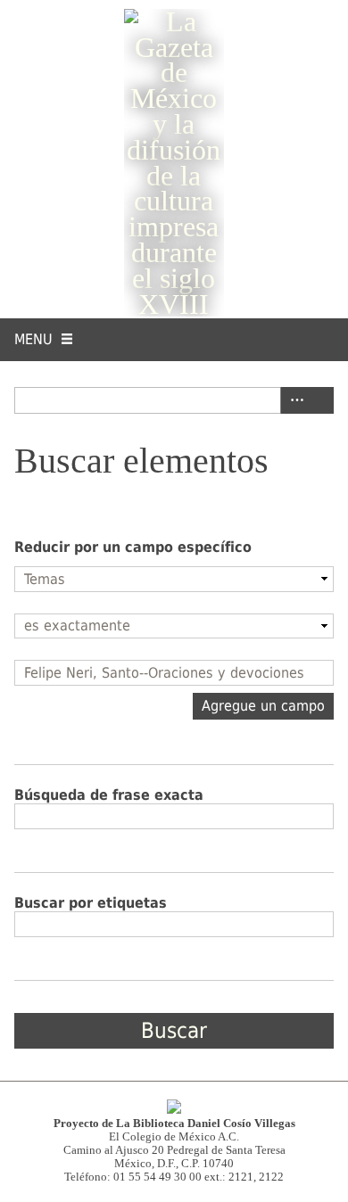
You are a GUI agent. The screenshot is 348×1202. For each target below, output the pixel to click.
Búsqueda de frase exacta (108, 794)
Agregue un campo (263, 705)
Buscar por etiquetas (90, 902)
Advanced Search (293, 400)
